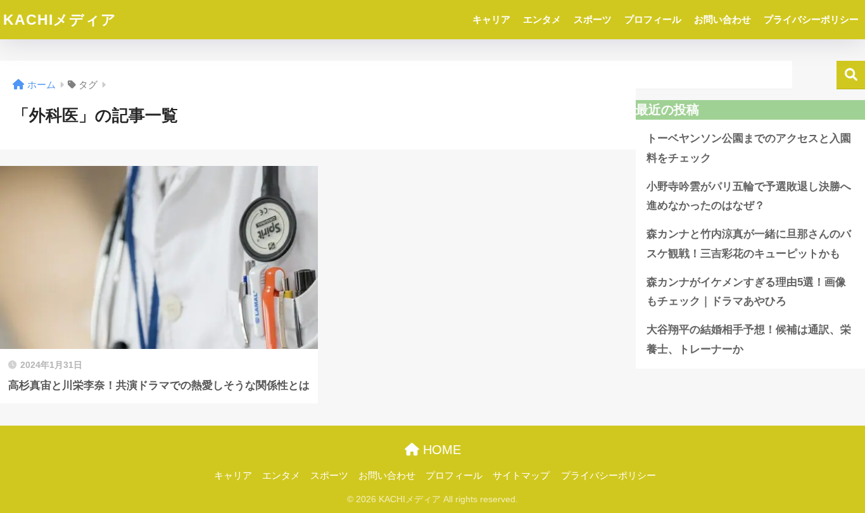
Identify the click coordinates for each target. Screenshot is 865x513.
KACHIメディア (60, 19)
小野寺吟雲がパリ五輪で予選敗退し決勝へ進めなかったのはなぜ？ (749, 196)
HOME (440, 450)
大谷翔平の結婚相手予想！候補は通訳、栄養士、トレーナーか (749, 339)
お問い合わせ (722, 19)
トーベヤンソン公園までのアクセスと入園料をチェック (749, 148)
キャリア (491, 19)
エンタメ (542, 19)
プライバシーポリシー (811, 19)
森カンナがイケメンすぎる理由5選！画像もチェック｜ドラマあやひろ (746, 292)
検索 (851, 75)
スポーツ (593, 19)
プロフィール (652, 19)
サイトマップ (521, 476)
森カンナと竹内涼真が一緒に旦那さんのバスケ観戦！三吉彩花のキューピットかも (749, 244)
